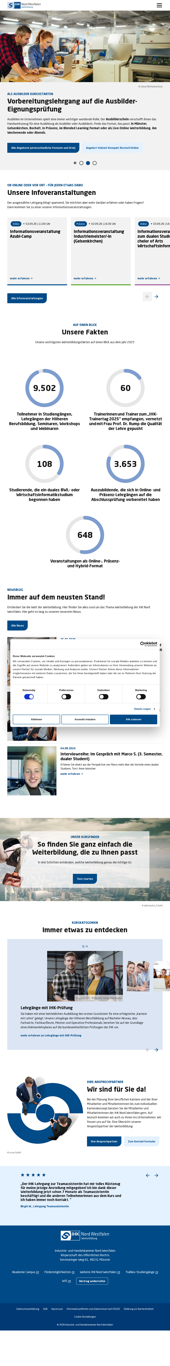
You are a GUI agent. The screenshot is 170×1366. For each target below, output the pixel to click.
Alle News (17, 625)
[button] (81, 163)
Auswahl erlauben (85, 719)
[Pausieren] (75, 163)
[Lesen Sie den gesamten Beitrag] (31, 770)
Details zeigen (142, 708)
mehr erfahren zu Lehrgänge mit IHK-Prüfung (51, 1035)
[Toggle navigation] (159, 5)
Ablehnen (36, 719)
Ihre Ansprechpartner (104, 1141)
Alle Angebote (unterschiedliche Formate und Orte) (43, 147)
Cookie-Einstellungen (85, 1316)
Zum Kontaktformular (141, 1141)
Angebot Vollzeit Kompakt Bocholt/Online (112, 147)
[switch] (66, 696)
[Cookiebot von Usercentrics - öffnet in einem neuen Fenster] (142, 644)
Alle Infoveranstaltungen (27, 298)
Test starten (85, 878)
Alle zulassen (133, 719)
